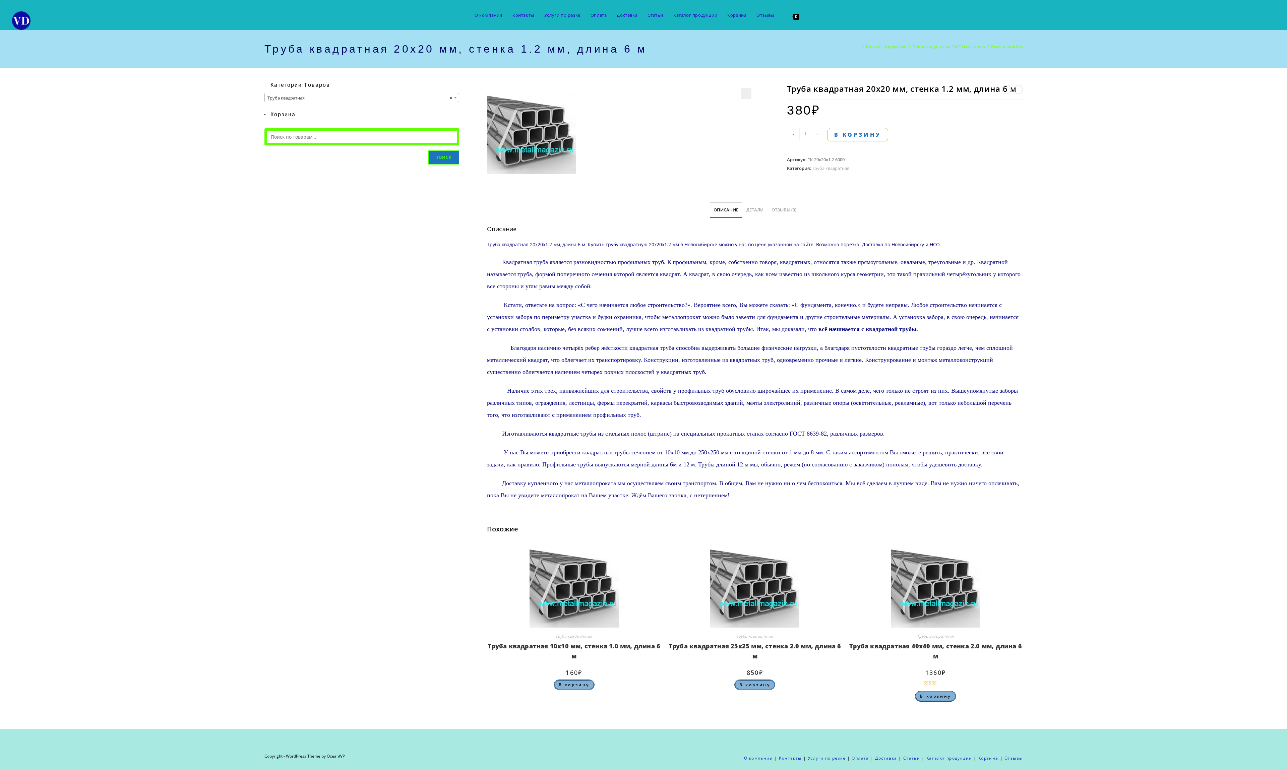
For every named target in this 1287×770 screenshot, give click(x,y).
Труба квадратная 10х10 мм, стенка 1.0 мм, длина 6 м (574, 651)
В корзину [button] (574, 685)
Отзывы (1013, 758)
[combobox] (361, 97)
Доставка (872, 244)
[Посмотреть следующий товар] (1018, 89)
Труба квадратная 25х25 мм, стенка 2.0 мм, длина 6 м (755, 651)
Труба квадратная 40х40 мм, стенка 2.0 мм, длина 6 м (935, 651)
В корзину (857, 134)
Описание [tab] (726, 210)
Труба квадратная (830, 168)
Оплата (860, 758)
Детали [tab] (754, 210)
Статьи (911, 758)
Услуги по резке (827, 758)
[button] (746, 93)
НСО (935, 244)
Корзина (988, 758)
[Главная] (858, 47)
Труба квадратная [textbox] (359, 98)
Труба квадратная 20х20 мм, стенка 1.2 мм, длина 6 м (968, 47)
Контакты (790, 758)
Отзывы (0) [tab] (784, 210)
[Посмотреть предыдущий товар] (1006, 89)
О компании (758, 758)
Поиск (443, 157)
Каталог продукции (949, 758)
